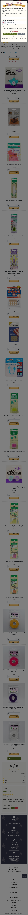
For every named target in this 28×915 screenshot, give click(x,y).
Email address (5, 16)
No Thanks (21, 34)
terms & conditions (21, 30)
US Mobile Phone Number (8, 20)
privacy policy (15, 31)
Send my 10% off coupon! (10, 34)
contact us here (9, 40)
